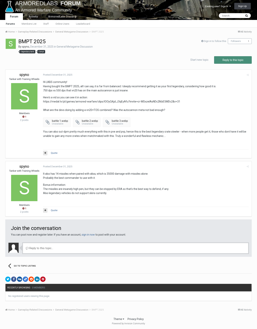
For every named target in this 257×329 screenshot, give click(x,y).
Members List (29, 23)
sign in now (88, 234)
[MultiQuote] (45, 153)
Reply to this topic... (41, 248)
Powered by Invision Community (128, 323)
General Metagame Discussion (75, 46)
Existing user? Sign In (217, 6)
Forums (10, 23)
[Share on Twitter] (8, 279)
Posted (57, 74)
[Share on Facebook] (13, 279)
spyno (25, 46)
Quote (54, 153)
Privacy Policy (136, 319)
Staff (46, 23)
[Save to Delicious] (25, 279)
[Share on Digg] (19, 279)
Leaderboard (83, 23)
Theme (118, 319)
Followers (236, 41)
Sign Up (242, 6)
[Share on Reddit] (31, 279)
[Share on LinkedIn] (37, 279)
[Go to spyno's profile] (11, 44)
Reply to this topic (233, 59)
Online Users (62, 23)
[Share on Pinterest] (43, 279)
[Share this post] (248, 75)
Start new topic (199, 59)
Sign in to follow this (215, 41)
